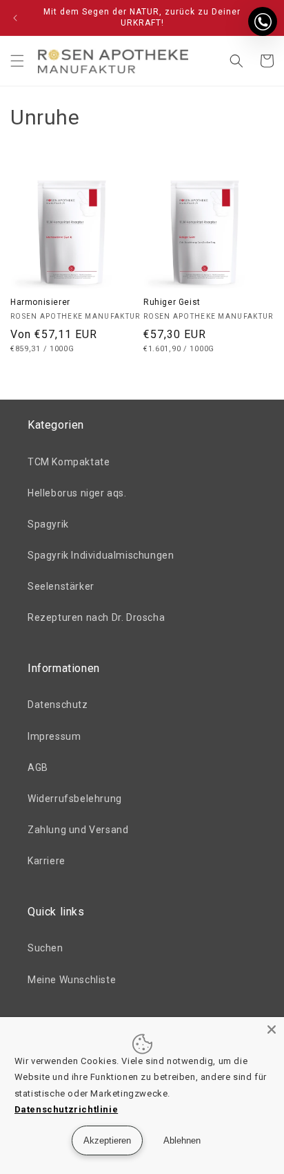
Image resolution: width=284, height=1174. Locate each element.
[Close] (271, 1029)
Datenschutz (58, 704)
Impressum (54, 736)
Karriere (46, 860)
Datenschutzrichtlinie (66, 1109)
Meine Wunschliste (72, 979)
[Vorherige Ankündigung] (15, 18)
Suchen (45, 947)
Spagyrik (48, 524)
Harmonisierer (40, 302)
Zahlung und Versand (78, 829)
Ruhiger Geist (172, 302)
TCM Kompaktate (69, 461)
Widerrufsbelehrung (75, 798)
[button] (17, 61)
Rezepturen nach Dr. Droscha (96, 617)
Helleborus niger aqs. (77, 493)
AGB (38, 767)
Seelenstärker (61, 586)
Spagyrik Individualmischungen (101, 555)
